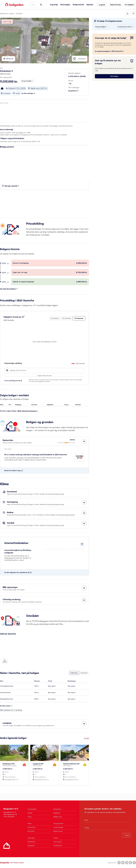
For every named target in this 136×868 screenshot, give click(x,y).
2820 (19, 411)
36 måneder (66, 318)
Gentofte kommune (29, 411)
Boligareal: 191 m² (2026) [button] (17, 88)
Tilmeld (126, 835)
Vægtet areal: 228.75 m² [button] (38, 88)
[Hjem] (6, 845)
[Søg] (41, 4)
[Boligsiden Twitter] (123, 862)
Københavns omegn (7, 13)
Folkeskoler (74, 673)
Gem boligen (114, 76)
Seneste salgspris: (74, 73)
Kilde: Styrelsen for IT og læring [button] (11, 710)
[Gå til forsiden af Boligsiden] (14, 4)
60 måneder (79, 318)
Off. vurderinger (73, 87)
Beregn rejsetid (11, 186)
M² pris (70, 81)
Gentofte (19, 13)
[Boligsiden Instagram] (126, 862)
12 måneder (55, 318)
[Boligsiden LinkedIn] (130, 862)
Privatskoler (84, 673)
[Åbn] (84, 441)
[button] (2, 88)
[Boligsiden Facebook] (119, 862)
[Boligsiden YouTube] (134, 862)
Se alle (86, 738)
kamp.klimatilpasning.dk (56, 494)
